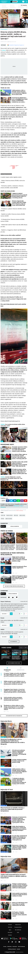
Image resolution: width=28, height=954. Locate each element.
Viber (21, 505)
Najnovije (6, 721)
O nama (4, 946)
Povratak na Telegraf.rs (4, 2)
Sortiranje (3, 597)
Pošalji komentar (14, 526)
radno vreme (22, 515)
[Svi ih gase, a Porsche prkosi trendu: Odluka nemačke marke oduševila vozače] (6, 915)
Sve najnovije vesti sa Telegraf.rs (14, 715)
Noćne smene (9, 515)
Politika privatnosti (12, 949)
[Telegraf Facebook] (8, 942)
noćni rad (3, 515)
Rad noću (16, 515)
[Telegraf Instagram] (15, 942)
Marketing (9, 946)
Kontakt (18, 949)
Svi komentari (14, 641)
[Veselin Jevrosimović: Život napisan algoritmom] (6, 570)
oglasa (4, 50)
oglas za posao (8, 518)
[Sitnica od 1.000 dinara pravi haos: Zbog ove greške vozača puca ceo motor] (6, 906)
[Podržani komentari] (13, 597)
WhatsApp (16, 505)
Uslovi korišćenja (19, 510)
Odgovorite (4, 613)
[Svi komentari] (9, 597)
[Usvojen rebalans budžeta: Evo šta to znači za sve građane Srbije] (6, 763)
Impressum (14, 946)
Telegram (3, 507)
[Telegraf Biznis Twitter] (12, 942)
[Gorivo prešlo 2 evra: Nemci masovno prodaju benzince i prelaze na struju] (6, 897)
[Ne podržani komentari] (16, 597)
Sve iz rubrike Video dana (14, 663)
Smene (2, 518)
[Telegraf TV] (19, 942)
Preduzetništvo (4, 29)
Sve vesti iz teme (14, 586)
